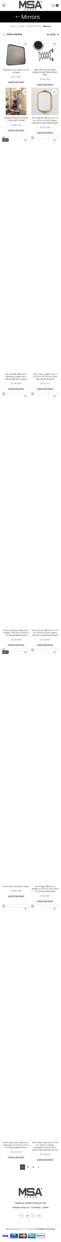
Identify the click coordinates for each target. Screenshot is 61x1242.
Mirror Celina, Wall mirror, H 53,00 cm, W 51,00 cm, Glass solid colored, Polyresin (45, 376)
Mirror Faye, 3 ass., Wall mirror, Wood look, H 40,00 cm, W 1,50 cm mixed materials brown (16, 1145)
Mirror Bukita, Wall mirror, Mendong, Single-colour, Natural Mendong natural (16, 376)
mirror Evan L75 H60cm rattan (16, 886)
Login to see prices (16, 82)
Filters (51, 34)
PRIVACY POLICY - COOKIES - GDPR (30, 1207)
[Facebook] (21, 1215)
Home (13, 26)
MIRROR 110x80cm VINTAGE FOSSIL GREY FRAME (16, 119)
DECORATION (34, 26)
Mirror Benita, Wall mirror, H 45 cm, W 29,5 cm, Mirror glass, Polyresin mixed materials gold (45, 120)
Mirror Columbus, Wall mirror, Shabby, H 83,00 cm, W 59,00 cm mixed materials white (16, 632)
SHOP (21, 26)
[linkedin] (39, 1215)
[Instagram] (33, 1215)
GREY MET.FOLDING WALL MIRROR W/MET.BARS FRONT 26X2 (45, 72)
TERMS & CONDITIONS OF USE (30, 1203)
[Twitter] (27, 1215)
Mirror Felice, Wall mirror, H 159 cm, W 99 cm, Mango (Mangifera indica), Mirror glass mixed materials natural (45, 1146)
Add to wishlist (25, 44)
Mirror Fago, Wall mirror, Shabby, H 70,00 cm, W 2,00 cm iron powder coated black (45, 889)
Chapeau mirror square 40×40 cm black (16, 71)
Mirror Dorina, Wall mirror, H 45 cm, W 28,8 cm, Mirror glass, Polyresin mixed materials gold (45, 632)
